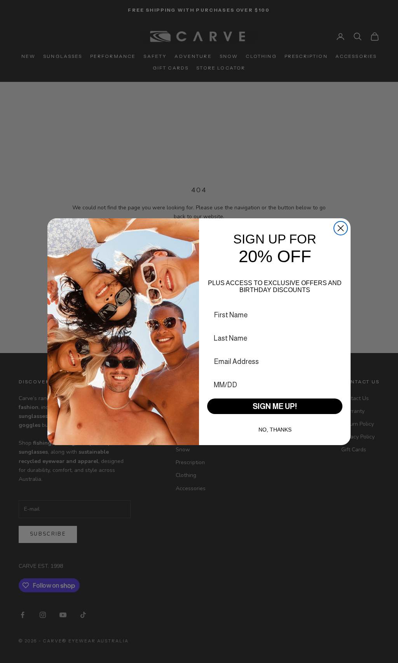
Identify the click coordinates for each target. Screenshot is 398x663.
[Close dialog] (340, 228)
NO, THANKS (275, 429)
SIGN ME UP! (275, 406)
